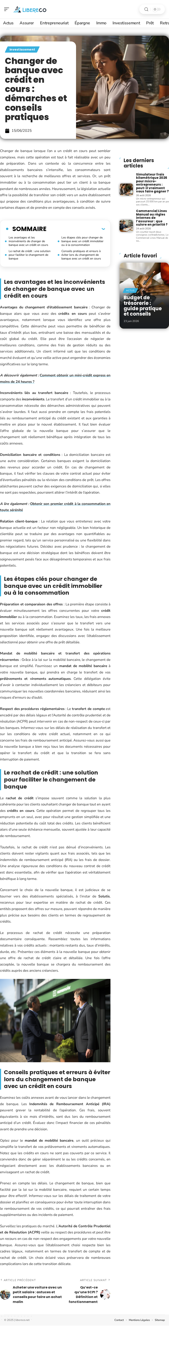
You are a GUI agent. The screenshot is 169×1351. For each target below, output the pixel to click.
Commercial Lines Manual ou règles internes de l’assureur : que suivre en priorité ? (152, 218)
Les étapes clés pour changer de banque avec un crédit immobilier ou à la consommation (82, 241)
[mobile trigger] (7, 9)
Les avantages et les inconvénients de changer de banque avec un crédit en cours (28, 241)
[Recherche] (146, 9)
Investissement (22, 49)
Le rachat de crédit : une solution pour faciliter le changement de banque (29, 255)
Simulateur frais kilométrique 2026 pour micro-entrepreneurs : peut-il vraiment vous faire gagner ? (152, 183)
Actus (130, 290)
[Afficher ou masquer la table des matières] (75, 228)
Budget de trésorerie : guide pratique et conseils (143, 305)
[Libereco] (29, 9)
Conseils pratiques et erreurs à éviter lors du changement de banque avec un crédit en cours (81, 255)
